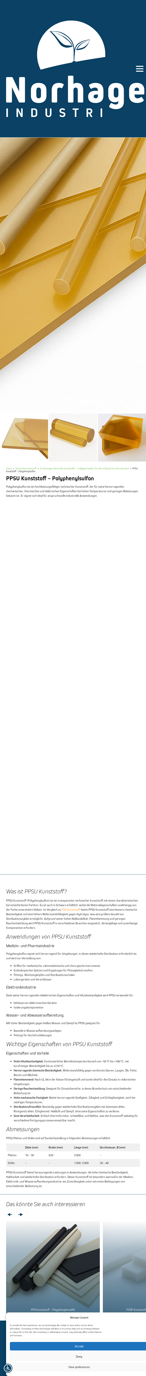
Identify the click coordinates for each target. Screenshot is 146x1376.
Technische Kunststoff (25, 468)
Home (9, 468)
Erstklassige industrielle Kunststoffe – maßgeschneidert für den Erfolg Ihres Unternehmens (84, 468)
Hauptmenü (140, 69)
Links (10, 1214)
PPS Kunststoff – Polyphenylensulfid (53, 1309)
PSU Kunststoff (71, 909)
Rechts (20, 1214)
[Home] (75, 69)
